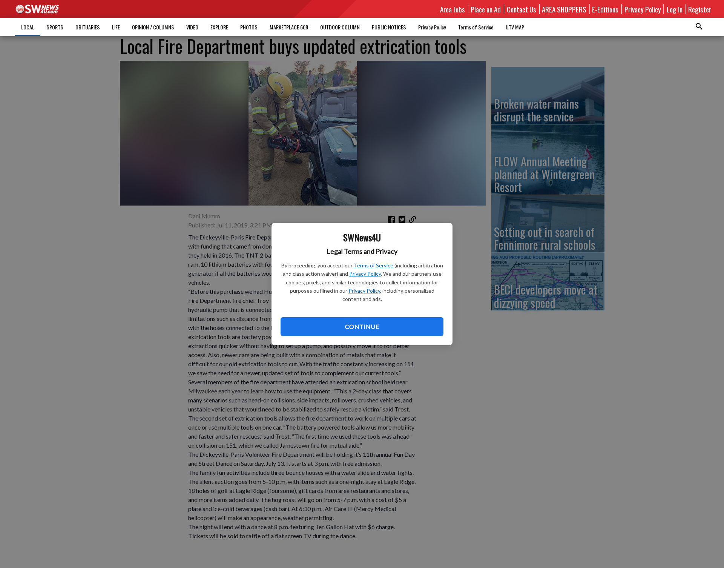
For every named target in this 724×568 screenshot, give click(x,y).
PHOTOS (249, 27)
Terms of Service (373, 265)
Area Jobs (452, 9)
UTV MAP (515, 27)
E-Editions (605, 9)
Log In (675, 9)
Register (699, 9)
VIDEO (192, 27)
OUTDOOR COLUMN (340, 27)
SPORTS (54, 27)
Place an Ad (486, 9)
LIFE (116, 27)
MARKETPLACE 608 (289, 27)
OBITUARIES (87, 27)
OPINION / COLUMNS (153, 27)
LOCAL (27, 27)
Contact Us (521, 9)
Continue (362, 326)
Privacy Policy (365, 273)
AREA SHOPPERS (564, 9)
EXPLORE (219, 27)
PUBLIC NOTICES (389, 27)
